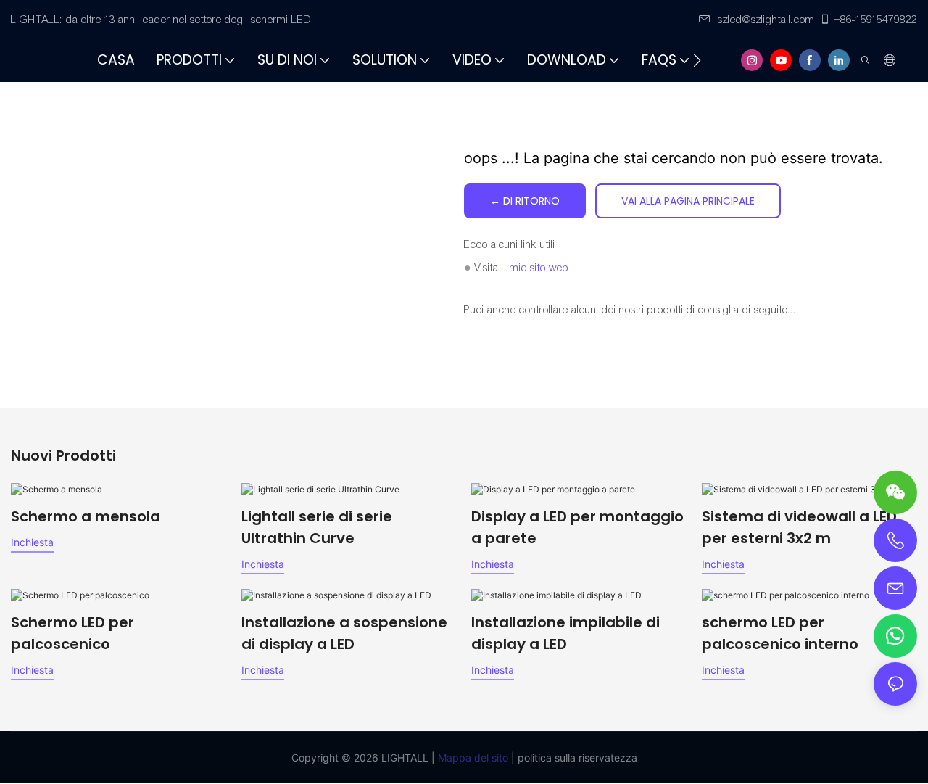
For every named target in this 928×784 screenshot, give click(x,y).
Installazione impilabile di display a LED (565, 633)
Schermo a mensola (85, 516)
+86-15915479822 (875, 19)
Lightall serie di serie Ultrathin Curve (316, 527)
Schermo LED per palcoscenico (72, 633)
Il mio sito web (535, 267)
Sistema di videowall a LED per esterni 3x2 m (799, 527)
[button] (697, 60)
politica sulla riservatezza (576, 757)
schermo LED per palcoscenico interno (780, 633)
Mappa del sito (471, 757)
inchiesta (32, 542)
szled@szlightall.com (766, 19)
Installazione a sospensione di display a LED (344, 633)
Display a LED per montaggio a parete (577, 527)
